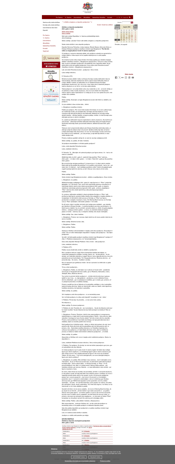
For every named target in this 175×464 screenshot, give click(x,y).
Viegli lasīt (125, 17)
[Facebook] (116, 78)
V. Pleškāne (86, 440)
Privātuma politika (105, 461)
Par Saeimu (59, 17)
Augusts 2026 (126, 27)
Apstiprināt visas (79, 457)
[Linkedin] (129, 78)
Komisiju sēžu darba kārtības (51, 25)
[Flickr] (122, 78)
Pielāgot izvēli (95, 457)
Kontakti (109, 17)
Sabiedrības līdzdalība (98, 17)
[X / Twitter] (119, 78)
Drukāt (99, 25)
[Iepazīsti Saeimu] (51, 94)
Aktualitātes (86, 17)
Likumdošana (77, 17)
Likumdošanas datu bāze (50, 27)
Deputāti (45, 30)
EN (119, 17)
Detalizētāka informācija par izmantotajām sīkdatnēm (80, 461)
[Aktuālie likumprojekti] (51, 75)
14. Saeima (68, 17)
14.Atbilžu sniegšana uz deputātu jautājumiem (76, 22)
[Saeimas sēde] (51, 58)
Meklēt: (119, 22)
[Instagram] (126, 78)
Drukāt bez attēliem (107, 25)
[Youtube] (133, 78)
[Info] (51, 65)
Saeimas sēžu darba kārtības (51, 22)
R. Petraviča (87, 431)
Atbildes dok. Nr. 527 (67, 429)
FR (121, 17)
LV (117, 17)
